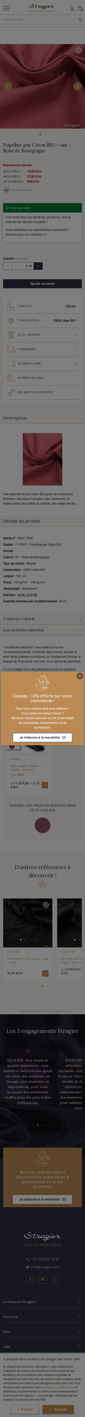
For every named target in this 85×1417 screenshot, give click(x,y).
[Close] (79, 676)
